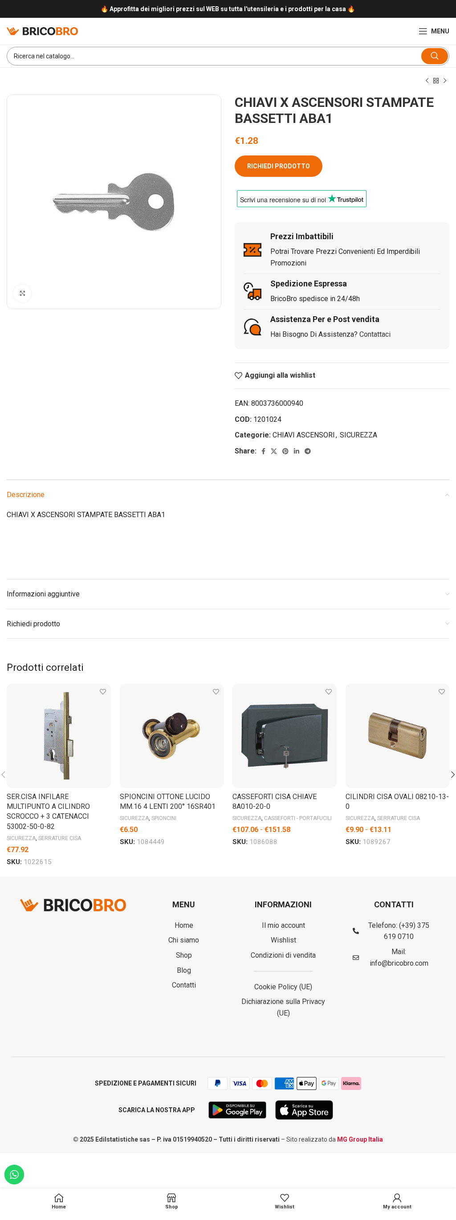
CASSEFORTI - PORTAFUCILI (298, 818)
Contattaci (375, 334)
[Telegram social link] (308, 451)
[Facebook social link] (263, 451)
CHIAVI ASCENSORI (304, 435)
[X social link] (274, 451)
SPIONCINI (163, 818)
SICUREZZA (358, 435)
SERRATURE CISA (59, 838)
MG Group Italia (360, 1139)
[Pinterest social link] (285, 451)
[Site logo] (42, 30)
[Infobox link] (228, 9)
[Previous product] (427, 81)
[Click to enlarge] (22, 293)
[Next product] (444, 81)
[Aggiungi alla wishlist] (103, 691)
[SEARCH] (434, 56)
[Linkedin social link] (296, 451)
